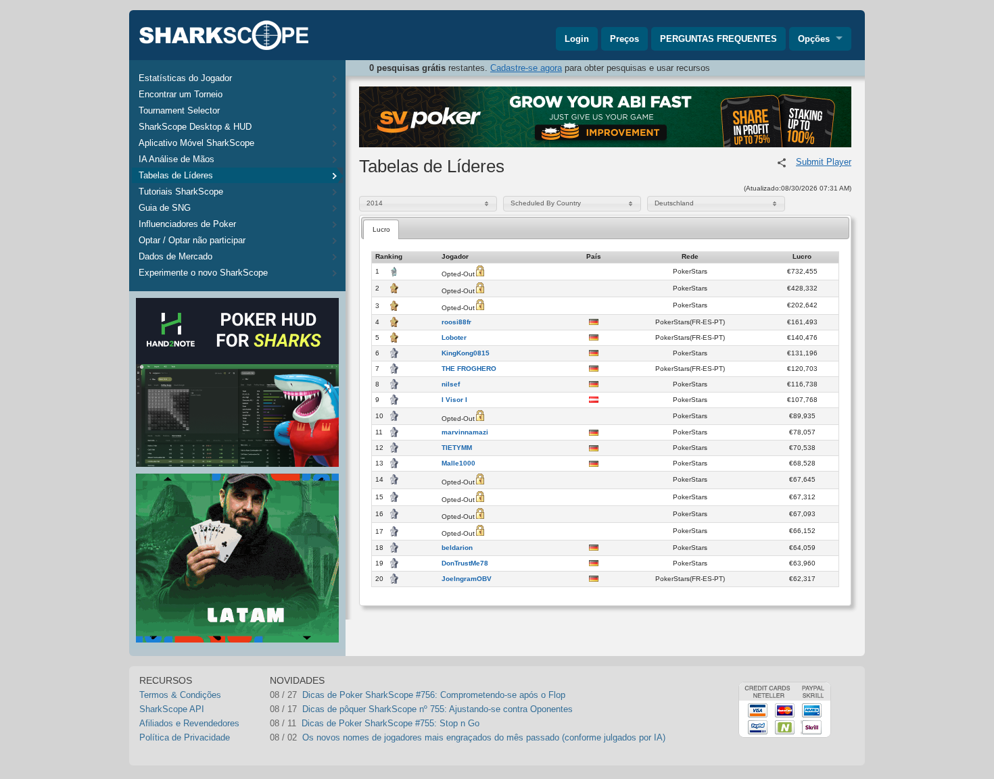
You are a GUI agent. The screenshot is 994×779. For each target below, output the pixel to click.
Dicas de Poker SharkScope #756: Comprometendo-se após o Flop (433, 695)
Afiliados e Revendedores (189, 723)
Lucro (381, 229)
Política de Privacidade (184, 737)
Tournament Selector (179, 110)
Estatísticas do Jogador (185, 78)
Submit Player (823, 161)
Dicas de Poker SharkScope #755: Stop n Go (390, 723)
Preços (624, 39)
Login (577, 39)
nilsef (451, 384)
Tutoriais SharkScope (181, 191)
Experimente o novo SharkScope (203, 273)
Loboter (454, 337)
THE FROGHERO (469, 369)
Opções (814, 39)
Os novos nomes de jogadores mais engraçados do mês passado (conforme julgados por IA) (483, 737)
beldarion (457, 548)
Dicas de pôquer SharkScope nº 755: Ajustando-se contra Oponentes (437, 709)
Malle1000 (458, 463)
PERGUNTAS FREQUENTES (718, 39)
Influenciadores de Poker (187, 224)
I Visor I (454, 400)
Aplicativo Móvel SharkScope (196, 143)
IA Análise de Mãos (176, 159)
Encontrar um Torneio (180, 94)
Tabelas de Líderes (176, 175)
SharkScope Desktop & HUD (195, 127)
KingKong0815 (466, 353)
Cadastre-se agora (526, 68)
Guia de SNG (165, 208)
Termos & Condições (180, 695)
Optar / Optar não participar (192, 240)
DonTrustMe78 (465, 563)
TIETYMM (457, 448)
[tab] (381, 229)
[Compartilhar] (781, 162)
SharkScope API (171, 709)
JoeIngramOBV (467, 579)
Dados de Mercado (175, 256)
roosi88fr (456, 322)
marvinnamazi (465, 432)
